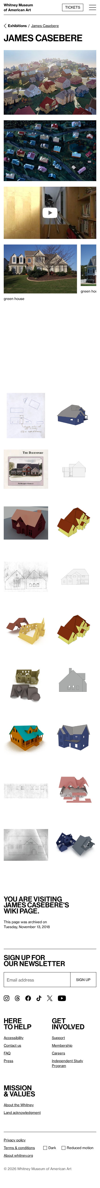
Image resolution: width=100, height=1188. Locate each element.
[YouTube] (62, 998)
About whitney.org (18, 1155)
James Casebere (45, 26)
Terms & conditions (19, 1148)
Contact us (12, 1045)
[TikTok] (39, 998)
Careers (58, 1053)
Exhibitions (17, 26)
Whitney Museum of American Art (18, 7)
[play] (50, 213)
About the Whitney (19, 1105)
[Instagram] (6, 998)
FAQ (7, 1053)
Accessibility (13, 1038)
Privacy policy (15, 1140)
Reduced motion (80, 1148)
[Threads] (17, 998)
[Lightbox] (50, 82)
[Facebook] (28, 998)
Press (8, 1061)
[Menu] (92, 7)
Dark (52, 1148)
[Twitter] (49, 998)
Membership (62, 1045)
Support (58, 1038)
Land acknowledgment (22, 1112)
